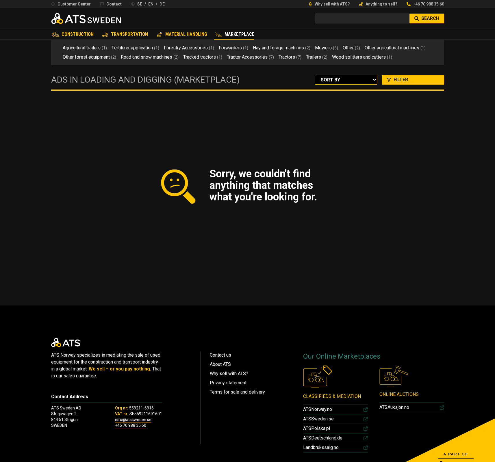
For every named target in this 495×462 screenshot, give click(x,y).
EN (150, 4)
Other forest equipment (89, 57)
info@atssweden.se (133, 419)
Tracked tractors (202, 57)
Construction (78, 34)
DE (162, 4)
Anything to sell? (381, 4)
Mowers (326, 48)
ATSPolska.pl (316, 428)
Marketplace (239, 34)
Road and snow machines (150, 57)
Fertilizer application (135, 48)
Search (430, 18)
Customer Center (74, 4)
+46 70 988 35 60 (428, 4)
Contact (114, 4)
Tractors (290, 57)
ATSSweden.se (318, 419)
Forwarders (233, 48)
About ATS (220, 364)
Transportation (129, 34)
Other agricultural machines (395, 48)
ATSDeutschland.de (322, 438)
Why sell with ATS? (332, 4)
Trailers (316, 57)
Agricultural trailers (85, 48)
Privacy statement (228, 382)
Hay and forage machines (281, 48)
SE (139, 4)
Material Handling (186, 34)
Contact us (220, 355)
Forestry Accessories (189, 48)
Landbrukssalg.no (321, 447)
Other (351, 48)
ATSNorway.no (317, 409)
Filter (401, 79)
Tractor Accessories (250, 57)
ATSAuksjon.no (394, 407)
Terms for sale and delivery (237, 392)
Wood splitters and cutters (362, 57)
